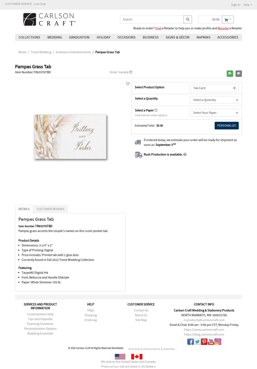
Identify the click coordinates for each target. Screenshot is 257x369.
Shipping (91, 315)
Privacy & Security (151, 349)
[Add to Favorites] (128, 84)
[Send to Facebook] (190, 342)
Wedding (54, 37)
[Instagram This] (217, 342)
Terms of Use (134, 349)
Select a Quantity (146, 99)
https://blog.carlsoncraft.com (204, 334)
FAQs (90, 310)
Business (151, 37)
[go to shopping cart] (228, 19)
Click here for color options (151, 115)
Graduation (79, 37)
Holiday (103, 37)
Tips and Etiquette (40, 319)
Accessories (227, 37)
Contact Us (141, 310)
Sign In (235, 5)
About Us (141, 315)
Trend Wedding (41, 52)
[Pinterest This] (204, 342)
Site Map (141, 320)
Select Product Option (149, 87)
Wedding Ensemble (40, 333)
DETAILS (24, 209)
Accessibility (169, 349)
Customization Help (40, 314)
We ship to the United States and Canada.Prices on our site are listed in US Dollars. (128, 364)
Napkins (203, 37)
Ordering (91, 320)
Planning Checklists (40, 324)
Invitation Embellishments (73, 52)
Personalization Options (40, 329)
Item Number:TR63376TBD (33, 72)
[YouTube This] (211, 342)
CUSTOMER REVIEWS (50, 209)
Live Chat (40, 4)
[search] (188, 19)
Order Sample (119, 72)
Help (247, 5)
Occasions (126, 37)
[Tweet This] (197, 342)
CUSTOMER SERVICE (18, 4)
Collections (29, 37)
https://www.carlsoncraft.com (204, 330)
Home (22, 52)
